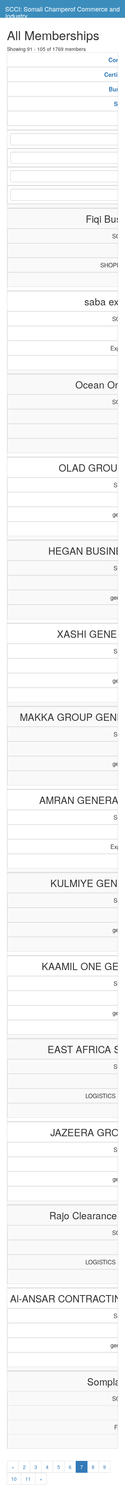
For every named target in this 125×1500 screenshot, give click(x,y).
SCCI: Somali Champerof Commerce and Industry (62, 10)
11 (28, 1478)
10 (14, 1478)
